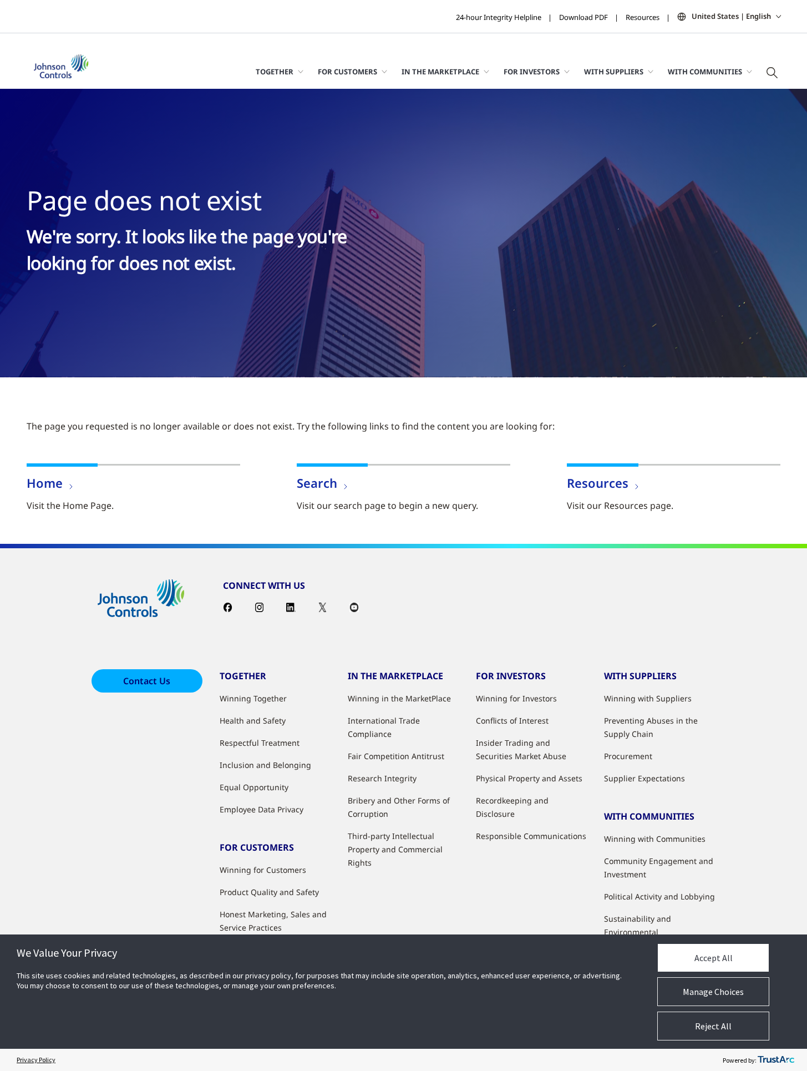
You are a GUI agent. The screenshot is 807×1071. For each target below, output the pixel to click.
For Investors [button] (532, 72)
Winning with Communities (655, 838)
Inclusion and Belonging (265, 765)
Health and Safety (253, 720)
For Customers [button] (347, 72)
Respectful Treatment (260, 742)
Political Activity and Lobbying (659, 896)
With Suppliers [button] (613, 72)
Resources (642, 17)
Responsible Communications (531, 836)
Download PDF (583, 17)
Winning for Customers (263, 870)
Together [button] (274, 72)
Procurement (628, 756)
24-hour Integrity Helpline (498, 17)
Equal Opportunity (254, 787)
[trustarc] (776, 1060)
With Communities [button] (705, 72)
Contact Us (146, 681)
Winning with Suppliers (648, 698)
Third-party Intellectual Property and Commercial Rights (395, 849)
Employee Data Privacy (261, 809)
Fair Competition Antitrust (396, 756)
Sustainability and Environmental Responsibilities (637, 932)
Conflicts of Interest (512, 720)
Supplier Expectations (644, 778)
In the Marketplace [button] (440, 72)
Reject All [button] (713, 1026)
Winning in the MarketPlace (399, 698)
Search (317, 482)
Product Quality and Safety (269, 892)
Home (45, 482)
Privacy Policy (36, 1059)
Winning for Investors (516, 698)
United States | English (731, 16)
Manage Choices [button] (713, 991)
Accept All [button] (713, 957)
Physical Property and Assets (529, 778)
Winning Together (253, 698)
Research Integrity (382, 778)
